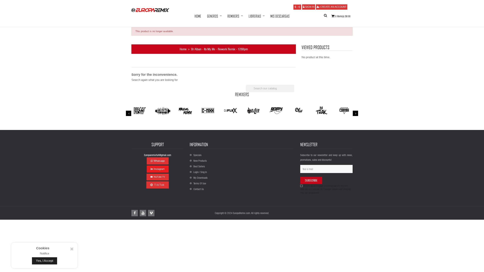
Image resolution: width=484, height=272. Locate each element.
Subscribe (311, 180)
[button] (325, 16)
